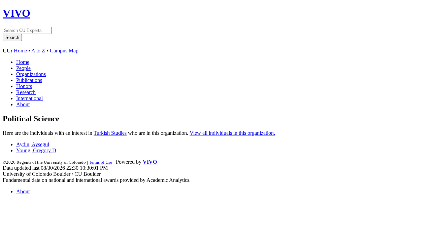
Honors (24, 86)
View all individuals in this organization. (232, 133)
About (23, 104)
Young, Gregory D (36, 150)
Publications (29, 80)
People (23, 68)
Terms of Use (100, 162)
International (29, 98)
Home (20, 50)
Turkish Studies (110, 133)
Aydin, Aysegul (32, 144)
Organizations (31, 74)
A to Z (38, 50)
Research (26, 92)
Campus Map (64, 50)
